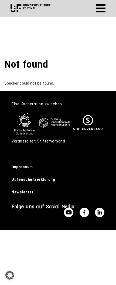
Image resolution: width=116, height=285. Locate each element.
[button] (9, 275)
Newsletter (22, 192)
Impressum (22, 166)
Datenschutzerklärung (33, 179)
